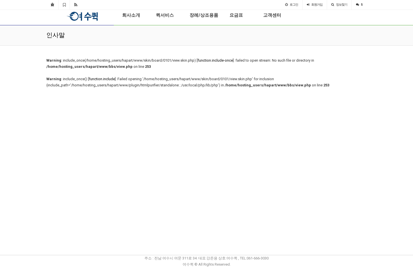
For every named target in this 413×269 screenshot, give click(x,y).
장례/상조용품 (204, 15)
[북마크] (64, 5)
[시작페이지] (52, 5)
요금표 (236, 15)
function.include (102, 79)
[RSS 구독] (75, 5)
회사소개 (131, 15)
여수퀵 (78, 16)
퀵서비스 (165, 15)
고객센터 (272, 15)
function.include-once (215, 60)
